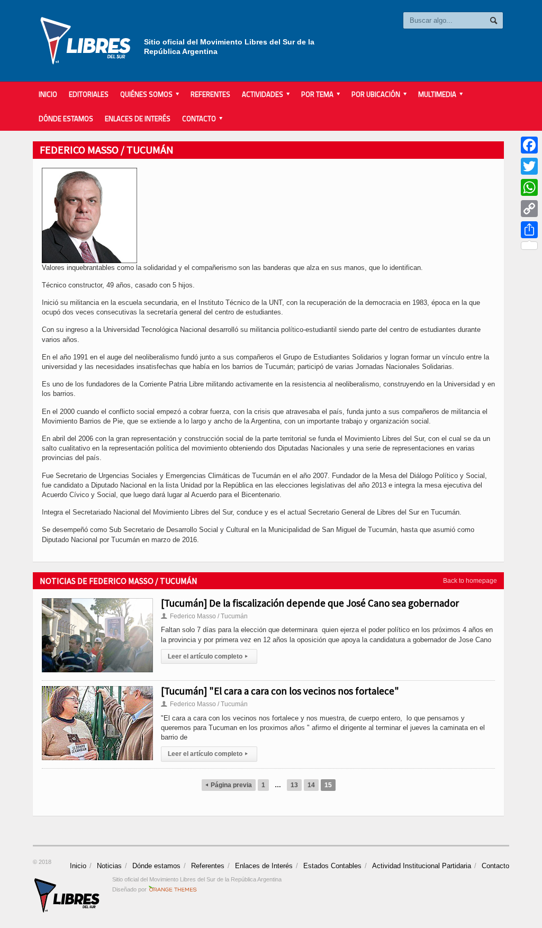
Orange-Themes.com (172, 889)
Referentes (210, 94)
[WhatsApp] (529, 187)
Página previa (228, 785)
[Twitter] (529, 166)
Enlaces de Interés (137, 118)
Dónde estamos (66, 118)
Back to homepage (470, 580)
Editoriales (89, 94)
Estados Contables (332, 866)
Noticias (109, 866)
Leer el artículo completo (208, 656)
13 (294, 785)
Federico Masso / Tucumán (204, 616)
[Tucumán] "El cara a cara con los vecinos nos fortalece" (280, 690)
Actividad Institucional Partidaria (421, 866)
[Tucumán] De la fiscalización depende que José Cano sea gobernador (310, 603)
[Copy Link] (529, 208)
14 (311, 785)
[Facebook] (529, 145)
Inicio (48, 94)
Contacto (495, 866)
